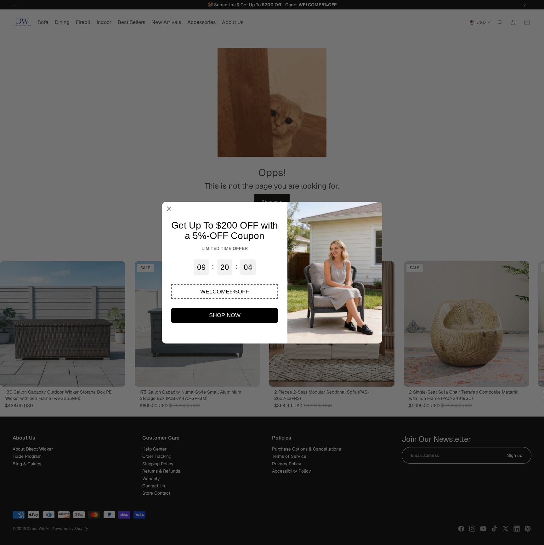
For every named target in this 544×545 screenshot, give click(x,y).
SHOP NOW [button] (225, 315)
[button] (224, 291)
